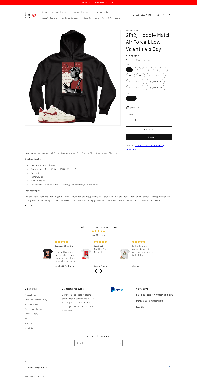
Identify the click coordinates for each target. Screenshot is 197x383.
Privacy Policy (30, 295)
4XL (140, 75)
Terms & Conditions (33, 309)
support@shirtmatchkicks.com (158, 294)
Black (131, 98)
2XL (163, 69)
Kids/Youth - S (135, 82)
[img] (98, 231)
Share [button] (29, 205)
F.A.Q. (27, 318)
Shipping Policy (31, 304)
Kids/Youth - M (155, 82)
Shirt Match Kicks (40, 377)
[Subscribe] (119, 343)
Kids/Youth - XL (155, 88)
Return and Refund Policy (36, 299)
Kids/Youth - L (135, 88)
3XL (130, 75)
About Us (29, 328)
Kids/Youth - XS (156, 75)
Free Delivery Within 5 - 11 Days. (138, 60)
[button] (60, 12)
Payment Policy (31, 314)
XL (154, 69)
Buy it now (149, 137)
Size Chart (29, 323)
